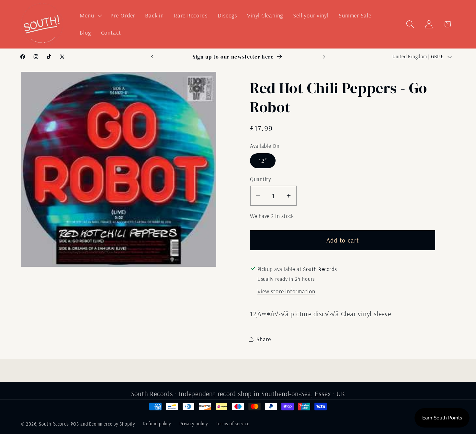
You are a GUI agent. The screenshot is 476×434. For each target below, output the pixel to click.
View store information (286, 291)
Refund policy (157, 424)
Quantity (260, 179)
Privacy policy (193, 424)
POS (75, 424)
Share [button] (263, 339)
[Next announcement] (324, 57)
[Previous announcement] (152, 57)
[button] (90, 15)
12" (263, 160)
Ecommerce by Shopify (112, 424)
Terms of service (232, 424)
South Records (54, 424)
